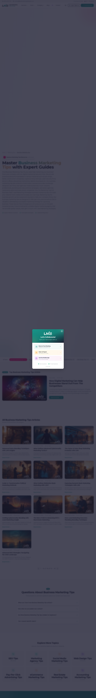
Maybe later (48, 366)
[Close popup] (62, 331)
